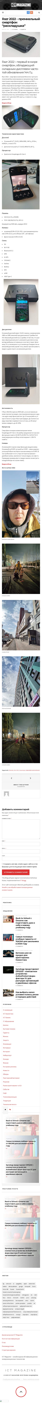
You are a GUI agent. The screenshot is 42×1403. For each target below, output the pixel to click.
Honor (34, 1286)
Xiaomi (32, 1300)
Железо (5, 1036)
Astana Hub (32, 1284)
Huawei (12, 1289)
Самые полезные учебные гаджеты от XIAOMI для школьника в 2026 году (27, 940)
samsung (33, 1298)
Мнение (5, 1063)
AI (13, 1284)
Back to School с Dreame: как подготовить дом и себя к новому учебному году (25, 923)
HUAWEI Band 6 (20, 1289)
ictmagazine (25, 1295)
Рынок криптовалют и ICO (24, 950)
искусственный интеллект (30, 1312)
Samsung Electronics (8, 1300)
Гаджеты (23, 29)
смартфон (26, 1314)
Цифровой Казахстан (26, 1306)
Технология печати (9, 1104)
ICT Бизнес (7, 1017)
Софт (5, 1093)
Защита (6, 1040)
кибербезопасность (8, 1314)
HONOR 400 (5, 1289)
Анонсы (5, 1025)
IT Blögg (23, 880)
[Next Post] (30, 778)
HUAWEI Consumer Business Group (11, 1292)
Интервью (6, 1048)
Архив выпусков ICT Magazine (12, 1335)
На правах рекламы (9, 1067)
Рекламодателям (8, 1346)
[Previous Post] (11, 778)
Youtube (29, 1303)
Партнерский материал (23, 989)
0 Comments (19, 930)
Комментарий (6, 818)
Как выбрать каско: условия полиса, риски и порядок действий (27, 994)
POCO (27, 1298)
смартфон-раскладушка (33, 770)
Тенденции (7, 1101)
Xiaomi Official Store (8, 1303)
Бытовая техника (21, 915)
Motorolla (11, 770)
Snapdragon (22, 770)
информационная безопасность (12, 1312)
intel (35, 1295)
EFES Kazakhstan (13, 1286)
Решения (18, 966)
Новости (6, 1070)
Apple (25, 1284)
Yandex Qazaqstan (20, 1303)
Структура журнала (8, 1350)
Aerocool (8, 1284)
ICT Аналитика (8, 1014)
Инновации (7, 1044)
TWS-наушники (19, 1300)
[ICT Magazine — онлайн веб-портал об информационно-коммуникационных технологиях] (21, 5)
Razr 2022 (16, 770)
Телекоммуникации (10, 1097)
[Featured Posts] (5, 1109)
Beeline (5, 1286)
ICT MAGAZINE (21, 1370)
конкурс (18, 1314)
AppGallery (19, 1284)
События (6, 1089)
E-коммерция (7, 1010)
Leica (4, 1298)
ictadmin (15, 29)
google (21, 1286)
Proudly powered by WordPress (11, 1379)
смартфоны (34, 1314)
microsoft (15, 1298)
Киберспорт (7, 1055)
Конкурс (6, 1059)
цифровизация (15, 1317)
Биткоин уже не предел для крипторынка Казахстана (23, 956)
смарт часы (6, 1317)
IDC (31, 1295)
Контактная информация (11, 1339)
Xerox (26, 1300)
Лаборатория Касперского (10, 1306)
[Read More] (7, 1128)
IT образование (8, 1021)
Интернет (6, 1051)
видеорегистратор (8, 1309)
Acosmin (37, 1379)
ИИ (34, 1303)
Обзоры (5, 1074)
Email (4, 848)
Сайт (3, 855)
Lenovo (9, 1298)
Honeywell (27, 1286)
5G (3, 1284)
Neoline (22, 1298)
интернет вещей (19, 1309)
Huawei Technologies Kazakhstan (11, 1295)
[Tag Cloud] (10, 1109)
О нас (4, 1342)
